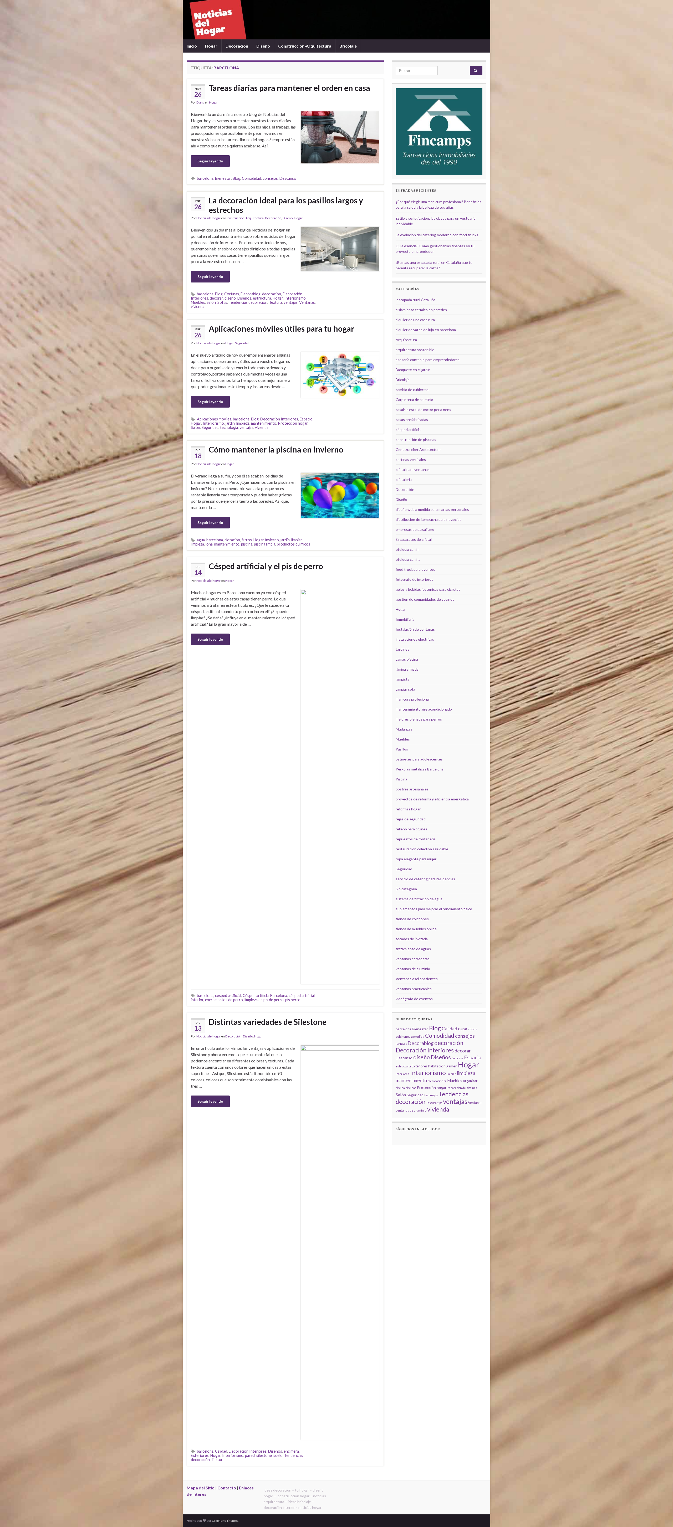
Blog (236, 178)
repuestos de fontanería (416, 839)
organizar (470, 1081)
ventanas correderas (413, 959)
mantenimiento (263, 423)
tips (439, 1102)
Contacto (226, 1487)
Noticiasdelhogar (208, 218)
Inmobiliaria (405, 619)
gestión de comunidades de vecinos (425, 599)
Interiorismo (295, 298)
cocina (472, 1029)
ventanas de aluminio (413, 968)
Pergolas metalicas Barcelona (419, 769)
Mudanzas (404, 729)
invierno (272, 540)
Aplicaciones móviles (214, 419)
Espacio (306, 419)
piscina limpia (264, 544)
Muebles (198, 302)
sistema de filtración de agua (419, 899)
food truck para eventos (415, 569)
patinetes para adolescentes (419, 759)
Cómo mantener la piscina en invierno (276, 449)
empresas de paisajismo (415, 529)
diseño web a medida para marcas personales (432, 509)
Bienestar (223, 178)
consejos (270, 178)
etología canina (408, 559)
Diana (200, 102)
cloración (232, 540)
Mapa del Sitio (201, 1487)
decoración (271, 294)
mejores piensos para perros (419, 719)
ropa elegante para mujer (416, 859)
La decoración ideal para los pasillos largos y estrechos (286, 205)
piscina (246, 544)
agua (201, 540)
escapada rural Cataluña (416, 299)
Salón (211, 302)
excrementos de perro (224, 1000)
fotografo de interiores (414, 579)
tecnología (229, 427)
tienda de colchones (412, 919)
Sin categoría (406, 889)
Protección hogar (293, 423)
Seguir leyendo (210, 161)
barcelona (205, 178)
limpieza (242, 423)
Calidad (221, 1451)
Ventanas (307, 302)
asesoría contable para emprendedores (428, 359)
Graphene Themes (225, 1521)
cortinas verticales (411, 459)
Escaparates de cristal (414, 539)
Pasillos (402, 749)
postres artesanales (412, 789)
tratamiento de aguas (413, 949)
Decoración (237, 45)
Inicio (192, 45)
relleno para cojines (411, 829)
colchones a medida (410, 1036)
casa (462, 1028)
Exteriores (200, 1455)
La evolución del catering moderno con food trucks (437, 235)
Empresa (457, 1058)
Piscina (401, 779)
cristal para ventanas (413, 469)
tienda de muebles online (416, 929)
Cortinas (231, 294)
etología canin (407, 549)
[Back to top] (661, 1515)
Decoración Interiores (279, 419)
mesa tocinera (437, 1081)
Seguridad (242, 343)
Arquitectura (406, 339)
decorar (216, 298)
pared (250, 1455)
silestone (264, 1455)
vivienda (197, 306)
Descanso (287, 178)
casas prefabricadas (412, 419)
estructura (262, 298)
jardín (230, 423)
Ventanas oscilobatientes (417, 978)
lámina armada (407, 669)
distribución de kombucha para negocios (428, 519)
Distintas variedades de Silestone (268, 1021)
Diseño (263, 45)
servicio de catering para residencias (425, 879)
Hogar (211, 45)
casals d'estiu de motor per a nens (423, 409)
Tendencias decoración (248, 302)
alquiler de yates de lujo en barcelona (426, 329)
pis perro (292, 1000)
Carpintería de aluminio (414, 399)
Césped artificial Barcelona (265, 995)
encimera (291, 1451)
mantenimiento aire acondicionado (424, 709)
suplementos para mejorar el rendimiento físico (434, 909)
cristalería (404, 479)
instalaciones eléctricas (415, 639)
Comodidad (251, 178)
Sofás (222, 302)
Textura (275, 302)
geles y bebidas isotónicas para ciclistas (428, 589)
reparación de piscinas (462, 1087)
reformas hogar (408, 809)
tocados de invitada (412, 939)
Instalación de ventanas (415, 629)
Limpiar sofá (405, 689)
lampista (402, 679)
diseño (230, 298)
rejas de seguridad (411, 819)
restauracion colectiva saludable (422, 849)
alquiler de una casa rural (416, 319)
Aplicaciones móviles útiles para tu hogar (281, 328)
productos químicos (293, 544)
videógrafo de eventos (414, 998)
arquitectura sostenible (415, 349)
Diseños (244, 298)
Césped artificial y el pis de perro (266, 566)
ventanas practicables (414, 988)
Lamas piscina (407, 659)
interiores (402, 1074)
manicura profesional (413, 699)
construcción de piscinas (416, 439)
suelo (278, 1455)
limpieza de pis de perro (264, 1000)
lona (209, 544)
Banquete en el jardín (413, 369)
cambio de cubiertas (412, 389)
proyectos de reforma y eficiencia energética (432, 799)
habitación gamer (442, 1066)
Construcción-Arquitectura (304, 45)
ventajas (291, 302)
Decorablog (251, 294)
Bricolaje (348, 45)
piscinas (411, 1087)
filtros (247, 540)
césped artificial (228, 995)
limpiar (296, 540)
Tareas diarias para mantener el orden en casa (289, 87)
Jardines (402, 649)
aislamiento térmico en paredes (421, 309)
